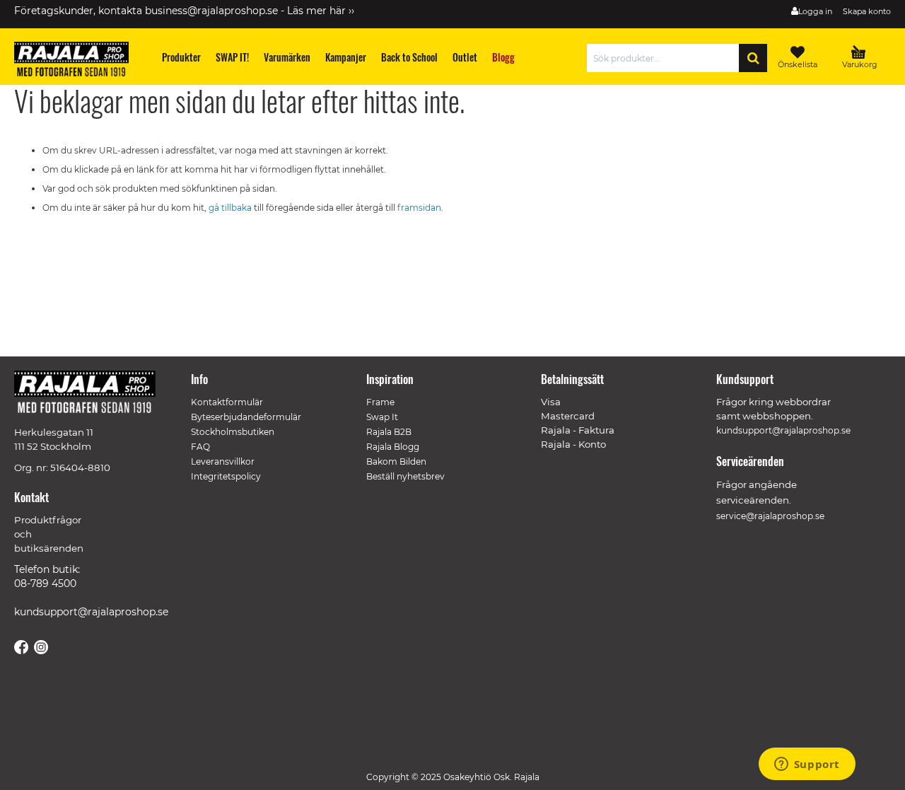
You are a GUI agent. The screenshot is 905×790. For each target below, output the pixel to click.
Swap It (382, 417)
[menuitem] (182, 57)
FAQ (200, 446)
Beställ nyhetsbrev (405, 476)
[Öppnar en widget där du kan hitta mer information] (807, 765)
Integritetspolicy (226, 476)
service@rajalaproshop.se (770, 516)
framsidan (419, 207)
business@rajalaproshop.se (211, 10)
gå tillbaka (231, 207)
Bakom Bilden (396, 461)
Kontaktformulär (227, 402)
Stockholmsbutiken (232, 431)
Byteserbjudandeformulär (246, 417)
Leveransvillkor (223, 461)
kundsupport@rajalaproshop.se (91, 611)
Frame (380, 402)
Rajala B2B (388, 431)
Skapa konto (867, 11)
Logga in (815, 11)
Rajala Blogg (392, 446)
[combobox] (666, 58)
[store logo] (77, 61)
